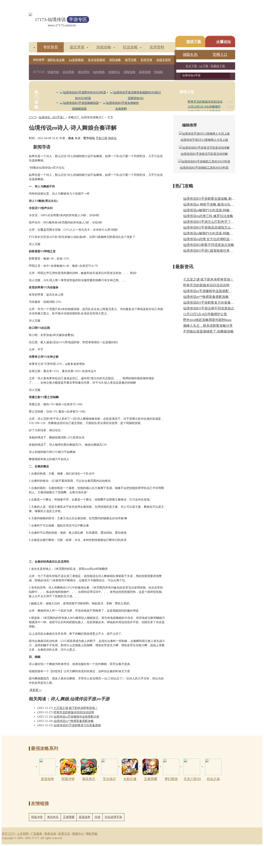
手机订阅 (101, 138)
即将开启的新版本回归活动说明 (208, 101)
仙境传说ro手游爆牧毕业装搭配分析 (76, 716)
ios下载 (203, 66)
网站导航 (92, 833)
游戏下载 (193, 42)
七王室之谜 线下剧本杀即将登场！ (76, 708)
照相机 (158, 72)
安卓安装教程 (96, 59)
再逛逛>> (36, 690)
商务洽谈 (50, 833)
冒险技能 (129, 72)
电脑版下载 (218, 66)
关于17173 (8, 833)
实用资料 (157, 47)
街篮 (97, 817)
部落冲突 (37, 817)
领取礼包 (190, 55)
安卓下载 (191, 66)
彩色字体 (146, 59)
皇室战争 (84, 817)
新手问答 (131, 59)
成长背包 (84, 72)
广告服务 (36, 833)
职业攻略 (130, 47)
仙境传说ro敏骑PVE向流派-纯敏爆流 (209, 210)
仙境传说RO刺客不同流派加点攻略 (208, 245)
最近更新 (77, 47)
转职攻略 (115, 59)
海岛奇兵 (53, 817)
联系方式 (64, 833)
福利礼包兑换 (56, 59)
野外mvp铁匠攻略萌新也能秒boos (207, 320)
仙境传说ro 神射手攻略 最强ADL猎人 (210, 204)
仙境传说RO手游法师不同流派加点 (208, 308)
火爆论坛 (223, 42)
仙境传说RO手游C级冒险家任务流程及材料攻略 (218, 250)
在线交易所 (163, 59)
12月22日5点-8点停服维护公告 (207, 106)
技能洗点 (114, 72)
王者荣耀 (68, 817)
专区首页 (50, 47)
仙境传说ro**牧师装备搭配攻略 (74, 721)
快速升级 (53, 72)
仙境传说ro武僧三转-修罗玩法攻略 (208, 216)
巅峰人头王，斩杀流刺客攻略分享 (208, 325)
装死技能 (145, 72)
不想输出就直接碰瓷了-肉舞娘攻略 (208, 331)
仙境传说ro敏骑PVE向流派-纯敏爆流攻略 (213, 233)
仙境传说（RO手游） (52, 117)
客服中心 (78, 833)
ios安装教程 (76, 59)
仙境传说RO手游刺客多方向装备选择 (77, 725)
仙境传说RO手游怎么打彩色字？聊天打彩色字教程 (220, 221)
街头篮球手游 (113, 817)
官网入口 (220, 55)
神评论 (112, 138)
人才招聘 (22, 833)
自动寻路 (68, 72)
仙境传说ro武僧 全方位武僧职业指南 (209, 239)
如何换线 (99, 72)
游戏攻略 (103, 47)
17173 (32, 117)
